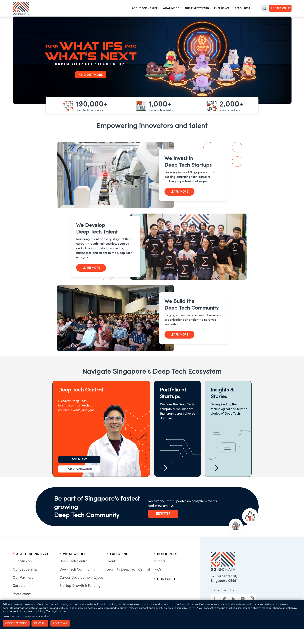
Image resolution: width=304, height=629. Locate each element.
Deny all (40, 623)
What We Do (171, 8)
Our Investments (197, 8)
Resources (242, 8)
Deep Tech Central (73, 561)
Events (111, 561)
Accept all (60, 623)
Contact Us (168, 579)
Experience (222, 8)
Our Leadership (25, 569)
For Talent (79, 459)
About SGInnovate (145, 8)
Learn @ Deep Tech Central (128, 569)
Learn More (179, 191)
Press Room (22, 594)
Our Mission (22, 561)
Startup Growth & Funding (79, 585)
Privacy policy (11, 616)
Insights (159, 561)
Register (163, 513)
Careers (19, 585)
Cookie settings (16, 623)
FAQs (157, 569)
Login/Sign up (280, 8)
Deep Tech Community (77, 569)
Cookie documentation (36, 616)
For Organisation (79, 469)
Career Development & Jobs (81, 577)
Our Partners (23, 577)
